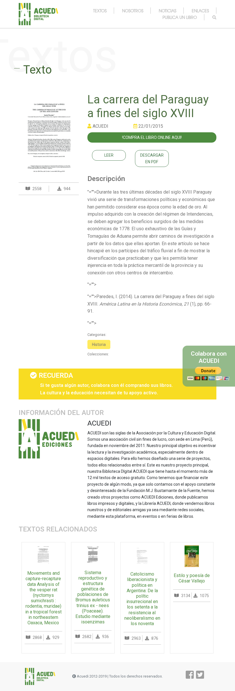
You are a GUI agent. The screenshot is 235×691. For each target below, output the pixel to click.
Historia (99, 344)
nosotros (132, 10)
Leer (108, 155)
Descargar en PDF (152, 158)
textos (100, 10)
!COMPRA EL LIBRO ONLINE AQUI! (152, 137)
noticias (167, 10)
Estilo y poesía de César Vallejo (192, 578)
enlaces (200, 10)
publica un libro (179, 17)
